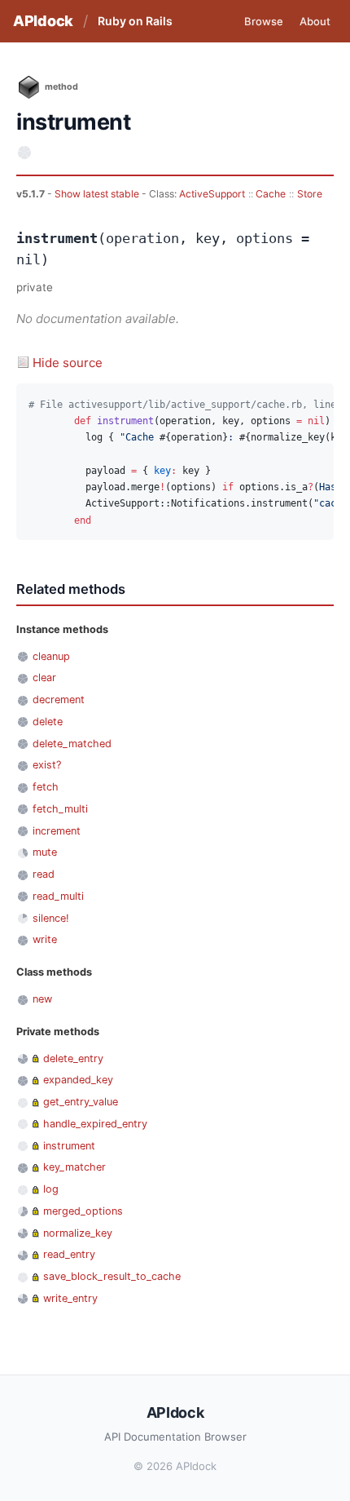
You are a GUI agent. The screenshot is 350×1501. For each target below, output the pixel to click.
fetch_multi (60, 809)
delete (48, 721)
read (44, 874)
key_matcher (74, 1167)
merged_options (83, 1211)
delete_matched (72, 743)
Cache (271, 194)
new (42, 999)
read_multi (58, 896)
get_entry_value (80, 1102)
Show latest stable (98, 194)
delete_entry (73, 1058)
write (45, 939)
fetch (46, 787)
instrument (69, 1146)
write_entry (70, 1298)
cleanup (51, 656)
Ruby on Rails (135, 21)
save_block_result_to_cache (112, 1276)
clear (44, 677)
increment (57, 831)
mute (45, 852)
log (51, 1189)
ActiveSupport (212, 194)
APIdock (43, 20)
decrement (59, 699)
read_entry (69, 1254)
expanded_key (78, 1080)
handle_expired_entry (95, 1124)
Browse (263, 21)
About (315, 21)
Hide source (68, 362)
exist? (47, 765)
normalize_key (77, 1233)
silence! (51, 918)
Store (309, 194)
